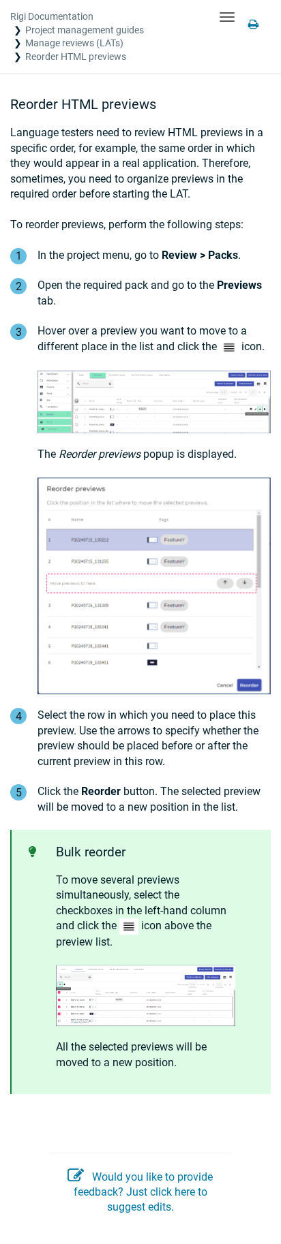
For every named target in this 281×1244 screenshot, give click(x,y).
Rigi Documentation (51, 16)
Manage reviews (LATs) (74, 42)
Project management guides (84, 30)
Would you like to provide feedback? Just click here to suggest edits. (143, 1192)
